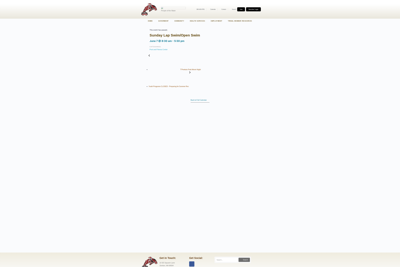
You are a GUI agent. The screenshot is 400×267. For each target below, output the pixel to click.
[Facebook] (191, 264)
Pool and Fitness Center (159, 49)
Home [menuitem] (150, 21)
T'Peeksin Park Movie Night (190, 69)
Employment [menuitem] (216, 21)
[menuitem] (163, 21)
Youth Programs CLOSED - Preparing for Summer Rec (169, 86)
